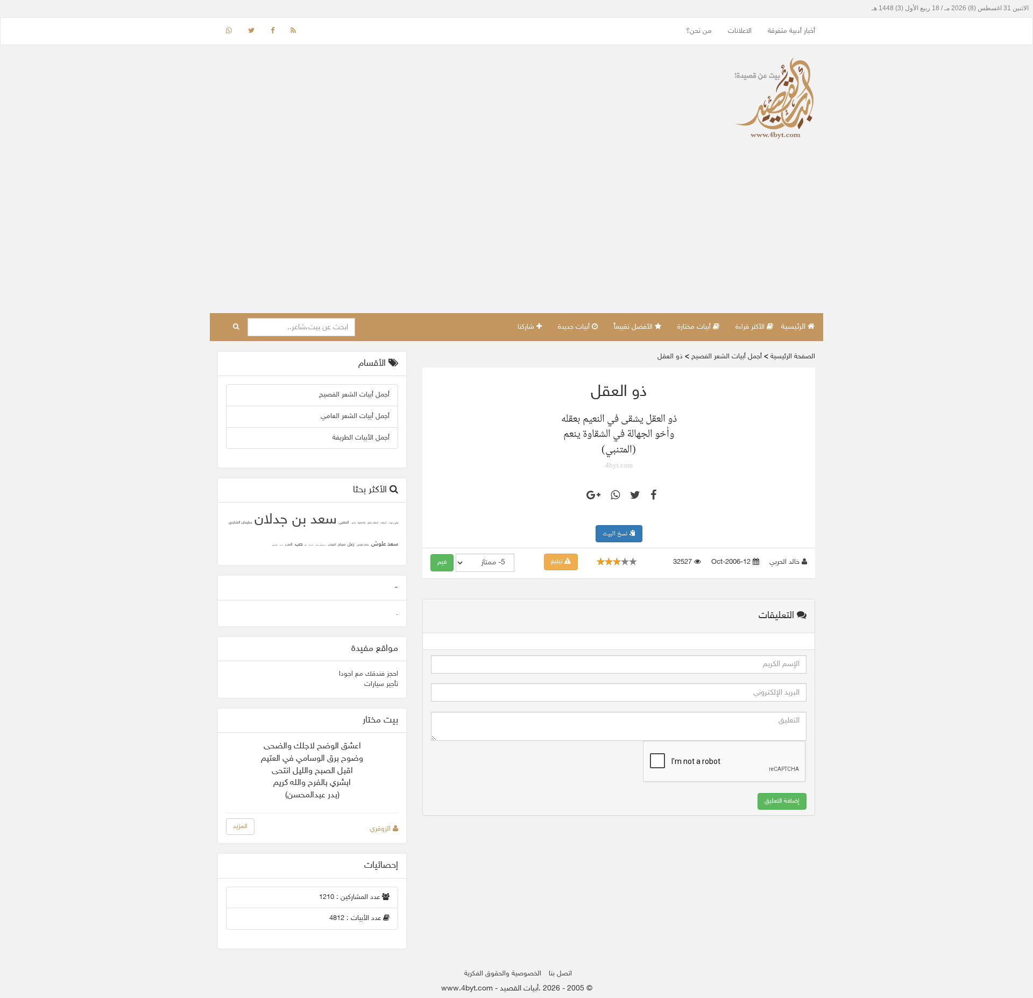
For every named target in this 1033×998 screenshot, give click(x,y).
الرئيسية (794, 326)
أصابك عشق (372, 523)
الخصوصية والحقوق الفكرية (502, 973)
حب (298, 544)
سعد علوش (384, 544)
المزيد (240, 826)
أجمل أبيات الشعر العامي (355, 416)
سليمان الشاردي (240, 522)
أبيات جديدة (575, 327)
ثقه (306, 545)
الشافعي (275, 545)
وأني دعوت (393, 523)
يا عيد (353, 523)
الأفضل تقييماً (634, 327)
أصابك (383, 523)
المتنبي (344, 522)
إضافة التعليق (782, 801)
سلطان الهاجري (363, 545)
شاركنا (527, 327)
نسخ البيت (616, 534)
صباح (341, 544)
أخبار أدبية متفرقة (791, 31)
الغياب (332, 545)
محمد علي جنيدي (320, 545)
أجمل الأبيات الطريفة (361, 438)
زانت (281, 545)
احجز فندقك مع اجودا (368, 674)
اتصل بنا (560, 973)
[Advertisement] (516, 232)
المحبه (311, 545)
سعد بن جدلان (295, 520)
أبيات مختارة (695, 327)
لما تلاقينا (361, 523)
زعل (351, 544)
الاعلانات (740, 31)
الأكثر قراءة (751, 327)
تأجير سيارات (381, 684)
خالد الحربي (785, 562)
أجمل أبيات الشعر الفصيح (354, 395)
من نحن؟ (699, 31)
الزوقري (381, 829)
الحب (289, 544)
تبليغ (557, 561)
